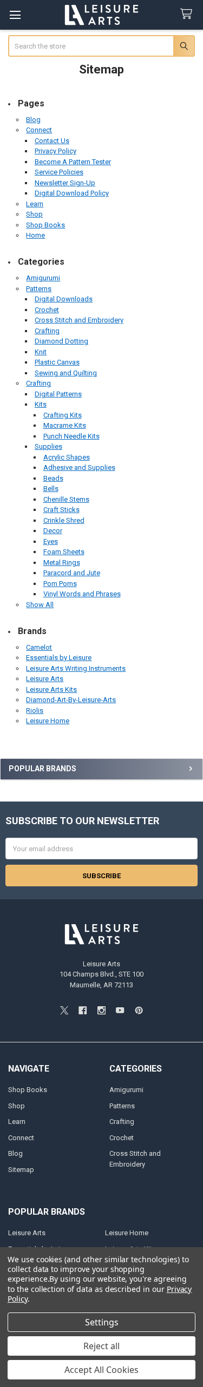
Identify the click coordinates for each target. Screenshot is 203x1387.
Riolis (34, 710)
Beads (53, 478)
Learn (34, 204)
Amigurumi (43, 278)
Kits (41, 404)
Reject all (101, 1346)
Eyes (50, 541)
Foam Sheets (63, 552)
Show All (40, 605)
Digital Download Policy (72, 193)
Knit (41, 352)
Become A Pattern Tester (73, 162)
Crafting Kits (62, 415)
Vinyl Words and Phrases (82, 594)
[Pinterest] (139, 1010)
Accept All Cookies (101, 1370)
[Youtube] (120, 1010)
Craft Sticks (61, 510)
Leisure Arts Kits (51, 689)
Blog (33, 120)
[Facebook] (82, 1010)
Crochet (47, 310)
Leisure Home (47, 721)
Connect (39, 130)
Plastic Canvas (57, 362)
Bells (50, 488)
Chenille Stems (66, 499)
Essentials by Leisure (58, 658)
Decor (52, 531)
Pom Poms (60, 584)
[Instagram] (101, 1010)
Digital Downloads (64, 299)
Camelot (39, 647)
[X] (64, 1010)
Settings (102, 1322)
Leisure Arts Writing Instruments (76, 668)
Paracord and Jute (71, 573)
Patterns (38, 289)
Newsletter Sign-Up (65, 183)
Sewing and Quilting (66, 373)
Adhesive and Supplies (79, 467)
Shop (34, 214)
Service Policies (59, 172)
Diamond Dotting (61, 341)
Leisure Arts (44, 679)
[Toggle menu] (15, 15)
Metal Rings (61, 562)
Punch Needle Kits (71, 436)
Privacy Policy (55, 151)
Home (35, 235)
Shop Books (45, 225)
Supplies (48, 446)
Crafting (47, 331)
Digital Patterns (58, 394)
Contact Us (52, 141)
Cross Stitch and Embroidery (79, 320)
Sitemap (21, 1170)
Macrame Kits (64, 425)
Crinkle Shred (63, 520)
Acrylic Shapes (66, 457)
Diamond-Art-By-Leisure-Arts (71, 700)
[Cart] (188, 14)
